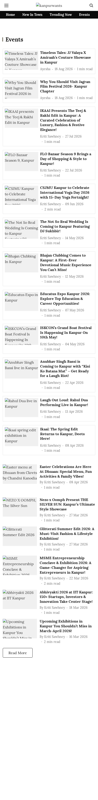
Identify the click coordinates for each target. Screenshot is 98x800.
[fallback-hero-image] (22, 61)
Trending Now (61, 15)
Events (84, 15)
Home (10, 15)
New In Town (32, 15)
